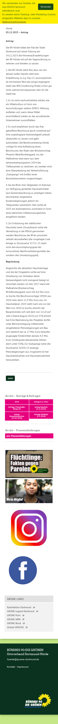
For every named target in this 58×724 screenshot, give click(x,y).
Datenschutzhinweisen (14, 21)
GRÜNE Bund (14, 623)
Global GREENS (15, 627)
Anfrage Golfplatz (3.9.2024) (41, 415)
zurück (10, 378)
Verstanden (46, 6)
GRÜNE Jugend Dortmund (20, 611)
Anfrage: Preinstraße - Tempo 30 (17, 408)
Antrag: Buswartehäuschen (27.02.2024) (16, 416)
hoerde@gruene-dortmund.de (23, 659)
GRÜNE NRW (14, 619)
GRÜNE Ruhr (14, 615)
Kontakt (11, 666)
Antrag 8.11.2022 (41, 402)
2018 (17, 402)
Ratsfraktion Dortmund (19, 607)
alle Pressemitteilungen (18, 435)
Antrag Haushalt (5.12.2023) (41, 408)
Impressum (23, 666)
